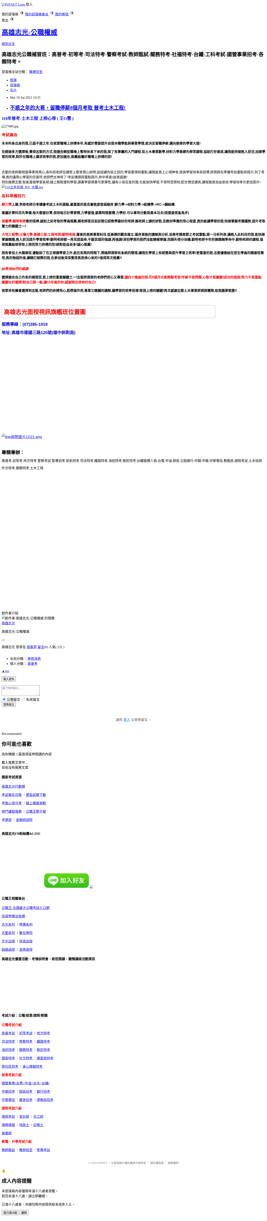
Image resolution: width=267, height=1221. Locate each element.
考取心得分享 (12, 803)
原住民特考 (10, 1066)
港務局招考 (45, 1100)
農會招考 (26, 1100)
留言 (41, 647)
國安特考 (8, 1058)
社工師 (38, 1116)
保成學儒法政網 (13, 916)
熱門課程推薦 (12, 811)
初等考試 (26, 1033)
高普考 (33, 663)
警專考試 (43, 1150)
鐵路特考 (43, 1041)
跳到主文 (8, 44)
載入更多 (8, 679)
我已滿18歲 (10, 1212)
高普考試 (8, 1033)
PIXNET (102, 1162)
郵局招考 (26, 1091)
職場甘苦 (36, 72)
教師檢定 (26, 1150)
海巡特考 (8, 1050)
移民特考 (43, 1050)
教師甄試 (8, 1150)
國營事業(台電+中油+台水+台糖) (25, 1083)
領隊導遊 (8, 1125)
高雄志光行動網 (13, 786)
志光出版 (8, 941)
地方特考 (43, 1033)
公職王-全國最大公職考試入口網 (25, 908)
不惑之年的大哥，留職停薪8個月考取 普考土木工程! (68, 108)
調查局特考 (45, 1058)
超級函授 (8, 949)
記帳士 (38, 1125)
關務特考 (26, 1050)
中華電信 (8, 1100)
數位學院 (26, 933)
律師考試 (8, 1116)
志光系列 (8, 924)
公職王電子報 (36, 811)
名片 (13, 90)
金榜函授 (26, 949)
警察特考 (26, 1041)
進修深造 (34, 658)
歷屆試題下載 (36, 795)
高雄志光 (8, 623)
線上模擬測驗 (36, 803)
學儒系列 (26, 924)
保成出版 (26, 941)
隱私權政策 (157, 1162)
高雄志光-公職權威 (29, 32)
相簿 (13, 80)
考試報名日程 (12, 795)
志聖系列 (8, 933)
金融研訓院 (24, 820)
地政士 (24, 1125)
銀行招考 (43, 1091)
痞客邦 (32, 647)
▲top (5, 671)
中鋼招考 (8, 1091)
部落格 (15, 85)
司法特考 (8, 1041)
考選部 (7, 820)
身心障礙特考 (33, 1066)
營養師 (7, 1133)
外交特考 (26, 1058)
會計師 (24, 1116)
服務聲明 (173, 1162)
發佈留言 (8, 704)
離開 (24, 1212)
